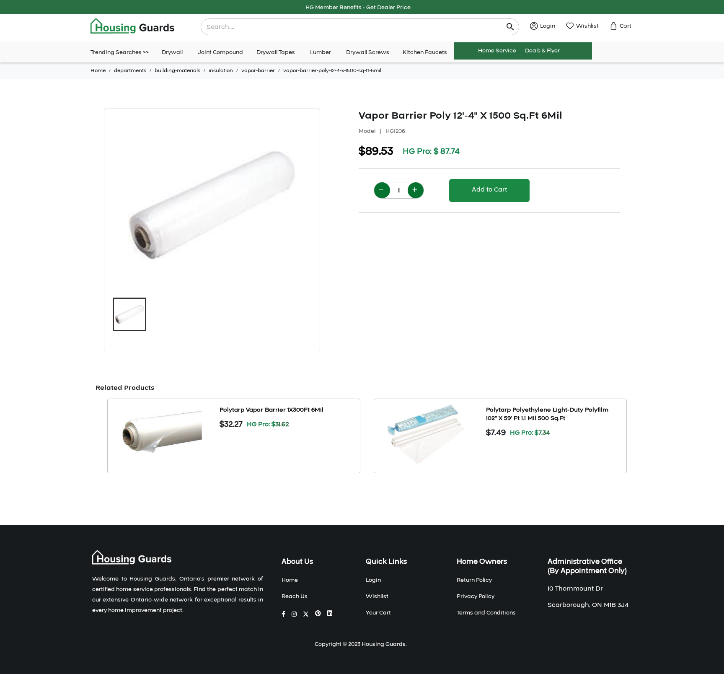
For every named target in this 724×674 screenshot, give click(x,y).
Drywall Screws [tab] (367, 52)
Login (373, 580)
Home (98, 70)
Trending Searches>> (119, 52)
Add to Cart (489, 189)
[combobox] (354, 27)
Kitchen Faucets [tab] (425, 52)
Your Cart (378, 613)
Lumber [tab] (320, 52)
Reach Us (295, 596)
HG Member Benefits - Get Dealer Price (358, 7)
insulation (221, 70)
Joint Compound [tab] (220, 52)
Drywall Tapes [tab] (275, 52)
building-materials (177, 70)
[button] (129, 314)
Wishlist (377, 596)
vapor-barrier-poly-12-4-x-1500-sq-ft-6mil (332, 70)
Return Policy (474, 580)
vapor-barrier (258, 70)
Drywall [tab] (172, 52)
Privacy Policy (475, 596)
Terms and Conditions (486, 613)
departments (130, 70)
